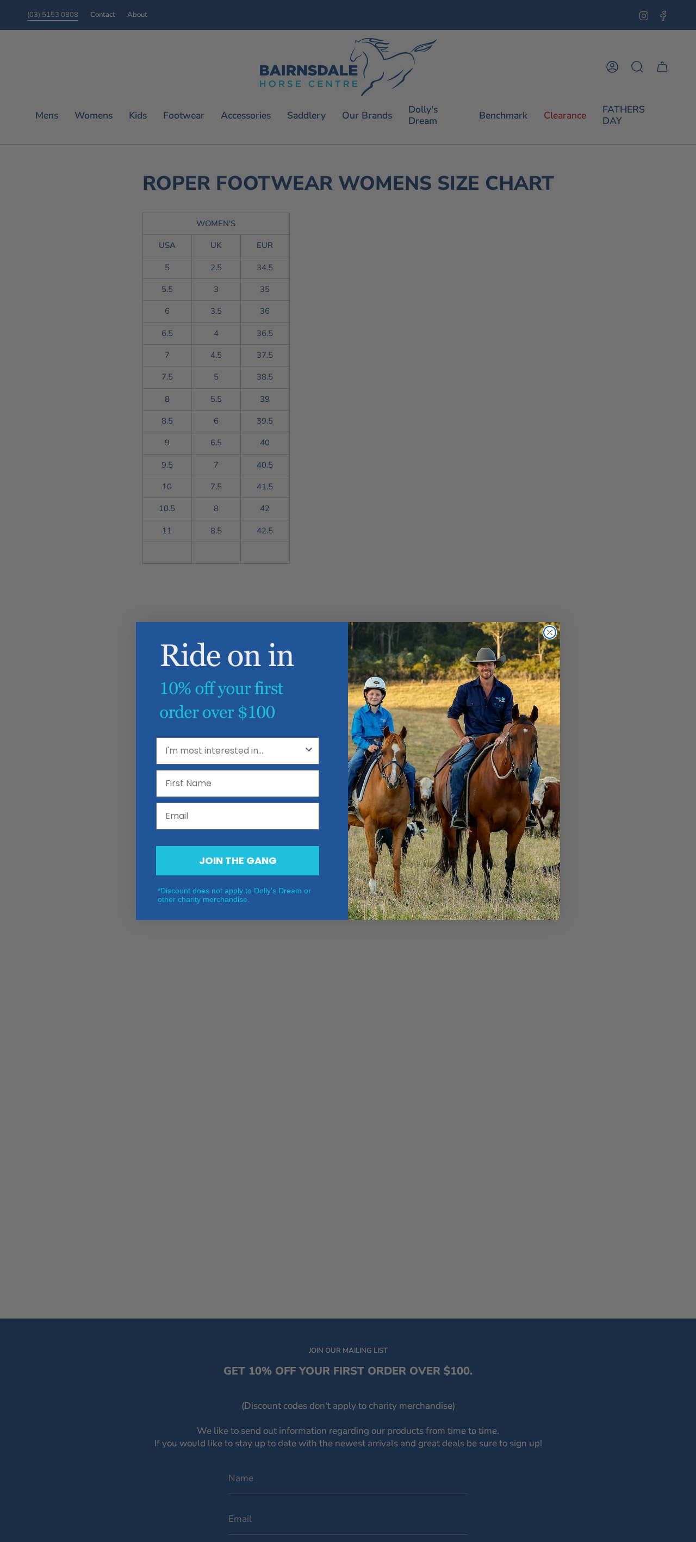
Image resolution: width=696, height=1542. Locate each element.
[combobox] (234, 751)
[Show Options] (308, 751)
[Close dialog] (550, 632)
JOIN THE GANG (238, 860)
